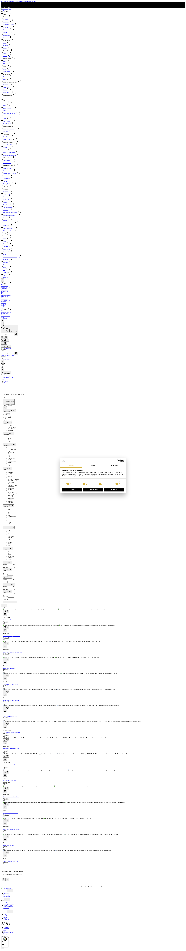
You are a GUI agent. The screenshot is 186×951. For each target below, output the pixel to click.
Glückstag (10, 473)
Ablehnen (72, 489)
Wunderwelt (10, 502)
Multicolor (10, 537)
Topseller (7, 419)
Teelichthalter (11, 464)
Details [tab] (93, 465)
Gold (9, 512)
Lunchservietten (11, 458)
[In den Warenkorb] (5, 614)
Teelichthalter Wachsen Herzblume (11, 700)
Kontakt (5, 902)
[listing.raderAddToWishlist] (6, 611)
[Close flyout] (2, 280)
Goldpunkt (10, 475)
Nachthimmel (11, 486)
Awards (5, 915)
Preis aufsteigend (9, 416)
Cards (9, 437)
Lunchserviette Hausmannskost (10, 716)
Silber (9, 543)
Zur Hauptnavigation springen (29, 1)
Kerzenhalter (11, 453)
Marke (4, 914)
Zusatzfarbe (6, 527)
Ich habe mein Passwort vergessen (8, 355)
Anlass (5, 423)
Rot (8, 521)
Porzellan (10, 557)
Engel (9, 451)
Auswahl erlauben (93, 489)
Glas (9, 551)
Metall (9, 554)
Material (5, 549)
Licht (9, 456)
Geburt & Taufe (11, 428)
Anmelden (3, 356)
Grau (9, 513)
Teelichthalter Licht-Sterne (9, 668)
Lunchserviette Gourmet (8, 620)
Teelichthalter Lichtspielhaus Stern (11, 748)
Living (9, 441)
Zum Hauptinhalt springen (7, 1)
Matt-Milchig (11, 518)
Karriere (5, 917)
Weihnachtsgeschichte (13, 494)
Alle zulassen (114, 489)
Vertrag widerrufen (7, 933)
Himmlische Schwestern (13, 479)
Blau (9, 509)
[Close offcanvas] (6, 337)
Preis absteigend (8, 417)
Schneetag (10, 489)
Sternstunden (11, 492)
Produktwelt (6, 434)
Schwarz (10, 542)
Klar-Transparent (12, 516)
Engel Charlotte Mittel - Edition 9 (10, 813)
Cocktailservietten (12, 449)
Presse (4, 918)
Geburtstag (10, 430)
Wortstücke (10, 499)
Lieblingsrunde (11, 482)
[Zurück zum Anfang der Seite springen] (2, 947)
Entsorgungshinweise (8, 894)
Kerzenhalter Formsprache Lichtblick (11, 636)
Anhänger (10, 448)
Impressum (6, 927)
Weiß (9, 523)
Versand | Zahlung (7, 905)
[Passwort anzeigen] (16, 353)
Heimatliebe (10, 476)
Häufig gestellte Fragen (8, 904)
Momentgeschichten (12, 485)
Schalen (9, 459)
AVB (4, 931)
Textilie (9, 559)
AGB (4, 930)
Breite (5, 570)
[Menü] (2, 323)
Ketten (9, 455)
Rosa (9, 519)
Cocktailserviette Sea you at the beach (11, 732)
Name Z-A (7, 414)
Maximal (9, 567)
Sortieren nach (7, 411)
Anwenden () (13, 601)
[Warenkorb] (3, 367)
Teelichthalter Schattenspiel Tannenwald (12, 652)
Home (4, 380)
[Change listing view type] (4, 605)
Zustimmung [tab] (71, 465)
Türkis (9, 522)
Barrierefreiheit (6, 896)
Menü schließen (6, 346)
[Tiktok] (9, 924)
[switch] (85, 484)
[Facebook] (4, 924)
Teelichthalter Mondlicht (8, 845)
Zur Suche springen (17, 1)
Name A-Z (7, 413)
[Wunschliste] (3, 365)
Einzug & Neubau (12, 427)
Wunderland (10, 501)
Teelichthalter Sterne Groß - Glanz (11, 797)
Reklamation (6, 908)
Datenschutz (6, 928)
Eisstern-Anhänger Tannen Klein (10, 861)
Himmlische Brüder (12, 478)
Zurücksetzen (6, 601)
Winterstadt (10, 495)
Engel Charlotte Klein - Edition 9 (10, 780)
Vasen (9, 465)
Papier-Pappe (11, 556)
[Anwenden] (5, 407)
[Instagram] (2, 924)
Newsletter (5, 893)
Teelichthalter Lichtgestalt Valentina (11, 829)
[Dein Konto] (4, 343)
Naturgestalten (11, 488)
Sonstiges (10, 462)
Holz (9, 553)
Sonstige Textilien (12, 461)
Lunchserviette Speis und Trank (10, 764)
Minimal (9, 564)
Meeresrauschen (11, 483)
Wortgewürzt (11, 498)
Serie (5, 469)
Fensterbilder (11, 452)
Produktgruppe (7, 445)
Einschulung (11, 425)
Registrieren (6, 359)
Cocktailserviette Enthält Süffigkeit (11, 684)
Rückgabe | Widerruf (8, 906)
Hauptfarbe (6, 506)
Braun (9, 510)
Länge (5, 563)
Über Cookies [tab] (114, 465)
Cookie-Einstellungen (8, 932)
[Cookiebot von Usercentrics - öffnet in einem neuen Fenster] (117, 461)
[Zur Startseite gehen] (6, 9)
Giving (9, 439)
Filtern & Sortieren (10, 401)
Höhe (5, 577)
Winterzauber (11, 496)
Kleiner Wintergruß (12, 480)
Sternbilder (10, 491)
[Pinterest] (7, 924)
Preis (5, 592)
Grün (9, 515)
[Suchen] (16, 334)
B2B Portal (6, 919)
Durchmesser (7, 585)
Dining (9, 438)
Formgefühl (10, 472)
